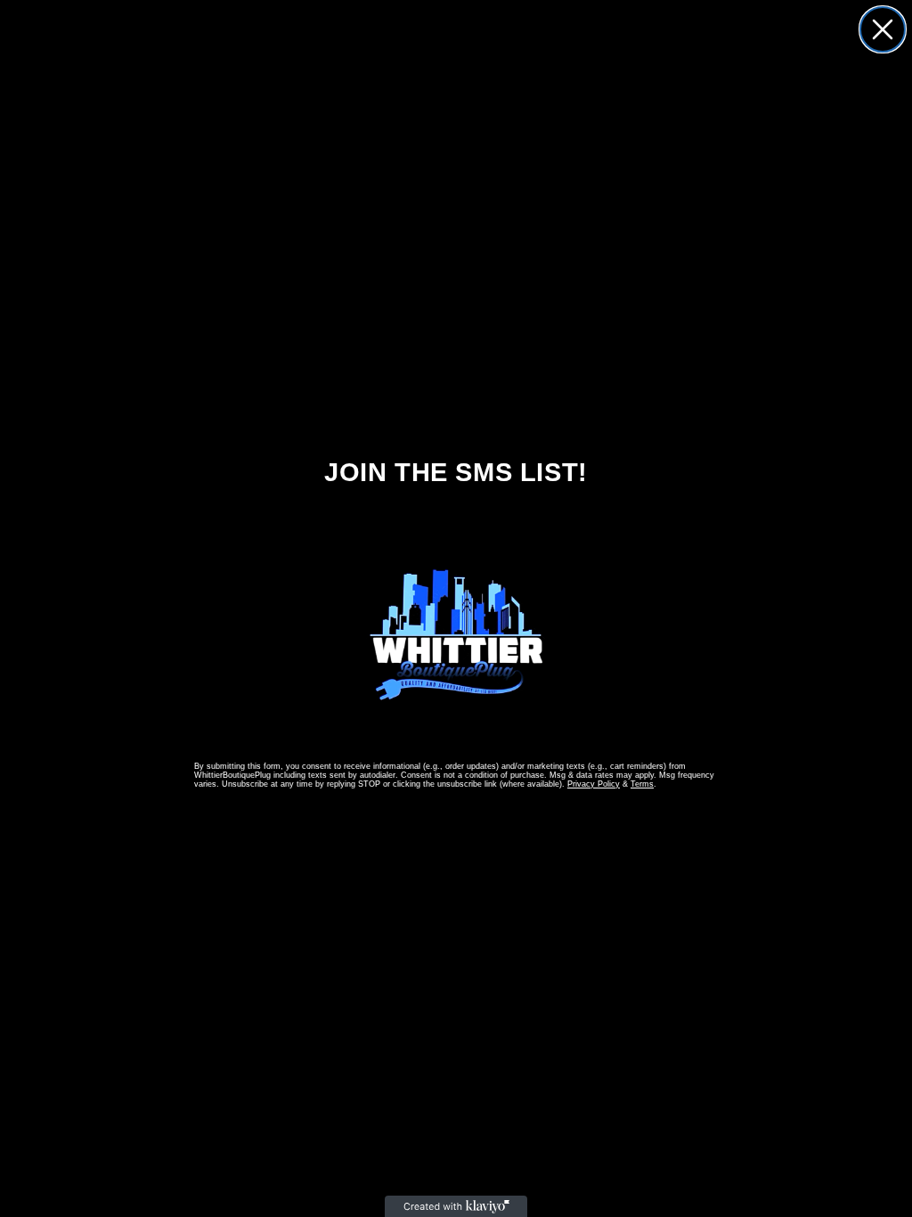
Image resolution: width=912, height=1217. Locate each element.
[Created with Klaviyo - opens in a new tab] (456, 1206)
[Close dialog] (882, 29)
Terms (642, 784)
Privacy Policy (593, 784)
